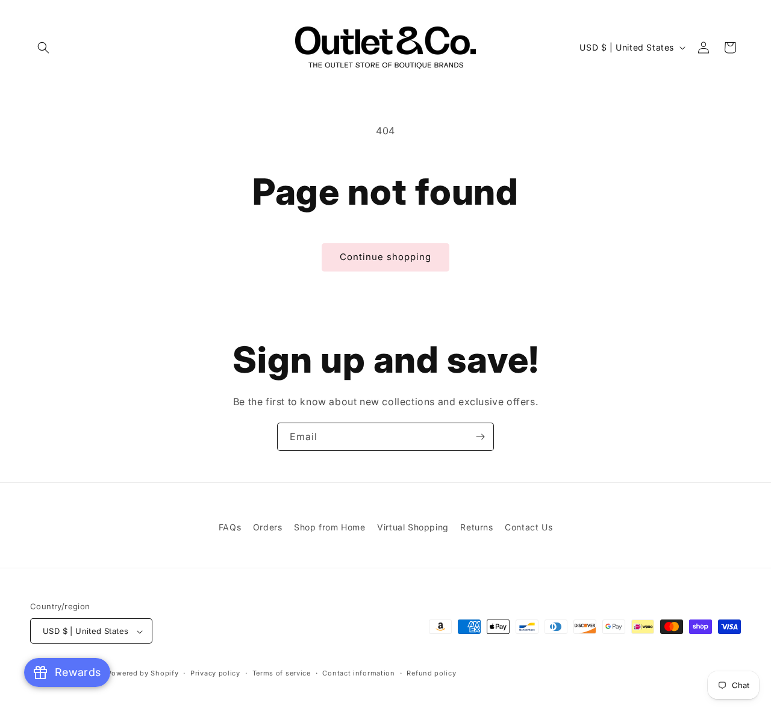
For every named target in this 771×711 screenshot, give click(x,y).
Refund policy (431, 673)
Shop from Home (329, 527)
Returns (476, 527)
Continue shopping (385, 256)
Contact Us (528, 527)
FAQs (230, 527)
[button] (43, 47)
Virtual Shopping (413, 527)
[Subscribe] (480, 437)
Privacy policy (215, 673)
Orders (267, 527)
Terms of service (281, 673)
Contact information (358, 673)
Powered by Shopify (143, 673)
